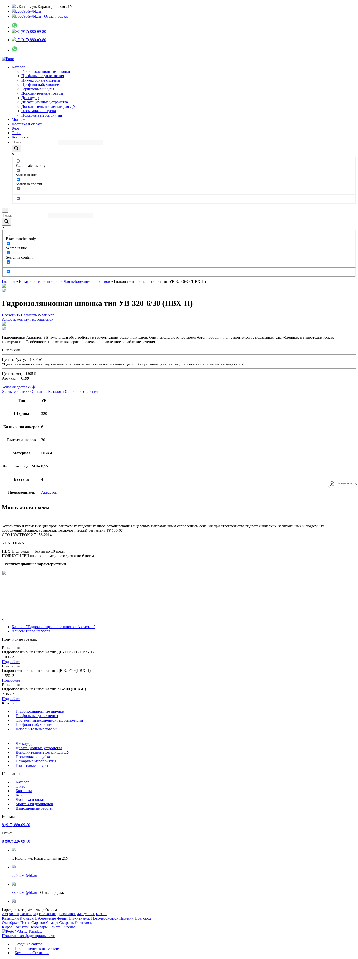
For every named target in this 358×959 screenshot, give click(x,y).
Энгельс (68, 927)
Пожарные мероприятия (41, 115)
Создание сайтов (29, 944)
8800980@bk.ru (24, 892)
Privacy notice (344, 483)
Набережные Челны (51, 918)
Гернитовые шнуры (37, 89)
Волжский (47, 914)
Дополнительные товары (42, 93)
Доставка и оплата (27, 124)
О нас (16, 133)
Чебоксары (39, 927)
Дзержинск (66, 914)
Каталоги (56, 391)
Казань (101, 914)
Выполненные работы (34, 808)
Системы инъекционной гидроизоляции (49, 720)
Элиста (55, 927)
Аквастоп (49, 492)
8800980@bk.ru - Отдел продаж (42, 16)
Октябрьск (10, 923)
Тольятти (21, 927)
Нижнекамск (79, 918)
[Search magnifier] (16, 148)
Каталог (18, 67)
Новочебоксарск (104, 918)
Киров (7, 927)
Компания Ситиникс (32, 953)
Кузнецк (27, 918)
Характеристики (15, 391)
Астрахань (10, 914)
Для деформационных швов (87, 281)
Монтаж (18, 120)
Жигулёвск (86, 914)
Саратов (38, 923)
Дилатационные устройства (44, 102)
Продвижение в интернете (37, 948)
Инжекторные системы (40, 80)
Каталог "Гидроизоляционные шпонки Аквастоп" (53, 627)
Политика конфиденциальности (28, 936)
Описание (38, 391)
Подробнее (11, 662)
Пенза (25, 923)
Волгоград (29, 914)
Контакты (20, 137)
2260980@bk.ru (28, 11)
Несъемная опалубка (38, 111)
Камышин (10, 918)
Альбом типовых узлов (31, 631)
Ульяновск (83, 923)
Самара (52, 923)
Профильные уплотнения (42, 76)
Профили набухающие (40, 84)
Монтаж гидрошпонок (34, 804)
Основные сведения (81, 391)
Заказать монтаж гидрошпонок (27, 319)
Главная (8, 281)
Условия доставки (17, 387)
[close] (356, 483)
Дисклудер (30, 98)
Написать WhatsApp (37, 315)
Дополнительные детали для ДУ (48, 106)
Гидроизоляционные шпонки (45, 71)
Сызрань (66, 923)
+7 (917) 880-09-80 (31, 31)
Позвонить (11, 315)
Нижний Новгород (135, 918)
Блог (15, 128)
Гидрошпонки (48, 281)
